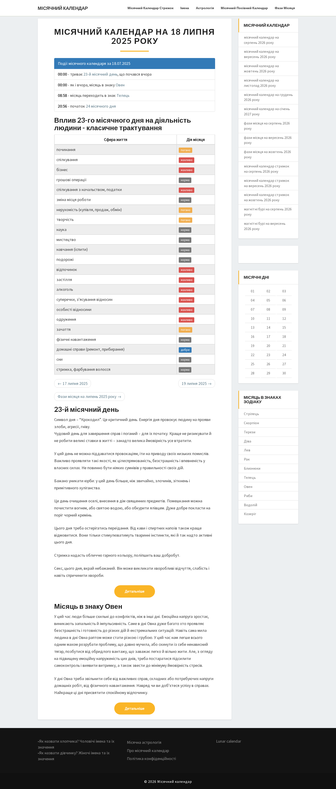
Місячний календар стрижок (150, 8)
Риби (248, 495)
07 (252, 309)
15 (284, 327)
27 (284, 364)
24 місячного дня (101, 106)
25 (252, 364)
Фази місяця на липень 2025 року (89, 396)
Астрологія (205, 8)
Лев (247, 450)
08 (268, 309)
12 (284, 318)
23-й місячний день (100, 74)
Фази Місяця (285, 8)
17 (268, 336)
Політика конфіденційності (151, 758)
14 (268, 327)
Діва (247, 441)
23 (268, 354)
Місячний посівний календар (244, 8)
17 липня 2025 (73, 383)
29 (268, 373)
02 (268, 291)
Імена (184, 8)
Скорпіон (251, 423)
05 (268, 300)
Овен (120, 84)
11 (268, 318)
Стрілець (251, 413)
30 (284, 373)
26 (268, 364)
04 (252, 300)
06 (284, 300)
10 (252, 318)
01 (252, 291)
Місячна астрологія (144, 742)
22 (252, 354)
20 (268, 345)
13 (252, 327)
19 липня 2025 (197, 383)
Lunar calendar (228, 741)
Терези (249, 432)
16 (252, 336)
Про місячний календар (148, 750)
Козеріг (250, 513)
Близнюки (252, 468)
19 (252, 345)
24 (284, 354)
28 (252, 373)
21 (284, 345)
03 (284, 291)
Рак (247, 459)
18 (284, 336)
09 (284, 309)
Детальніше (134, 591)
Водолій (250, 505)
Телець (123, 95)
